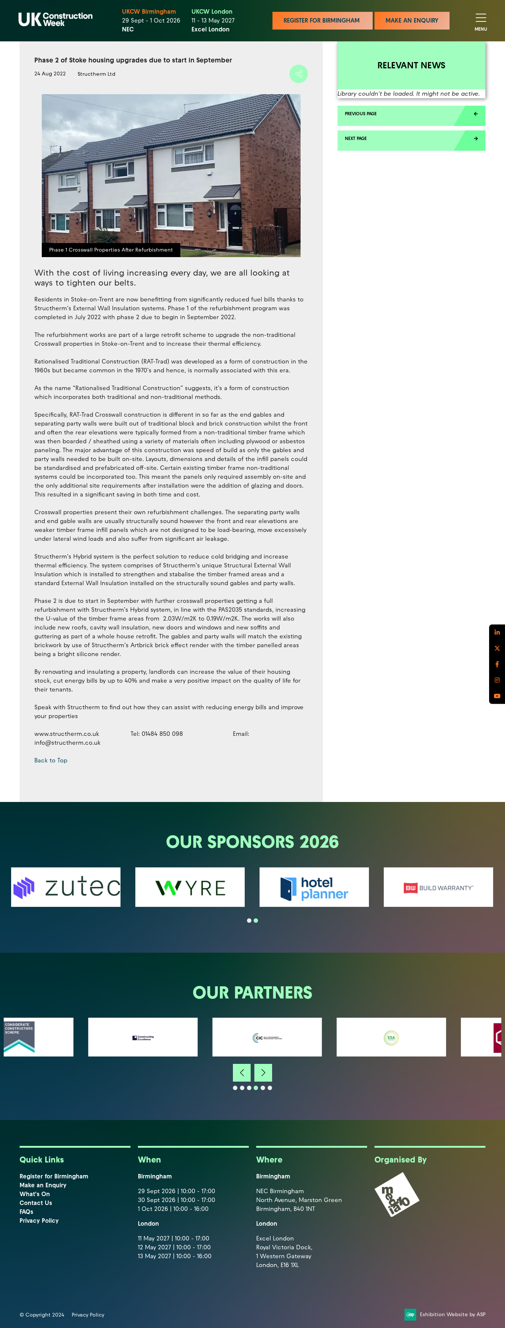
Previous (242, 1073)
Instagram (497, 680)
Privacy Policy (39, 1220)
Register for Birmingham (54, 1176)
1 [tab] (249, 920)
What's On (35, 1194)
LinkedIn (497, 632)
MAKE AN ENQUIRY (412, 20)
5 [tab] (263, 1088)
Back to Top (50, 760)
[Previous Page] (411, 116)
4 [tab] (256, 1088)
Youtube (497, 696)
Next (263, 1073)
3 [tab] (249, 1088)
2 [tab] (256, 920)
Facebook (497, 664)
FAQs (26, 1211)
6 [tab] (270, 1088)
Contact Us (36, 1202)
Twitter (497, 648)
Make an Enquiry (43, 1185)
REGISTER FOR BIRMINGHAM (323, 20)
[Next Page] (411, 140)
